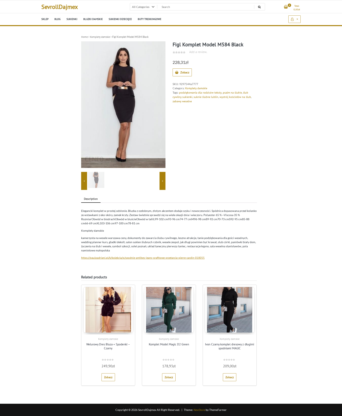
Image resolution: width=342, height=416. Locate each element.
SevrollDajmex (59, 6)
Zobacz (184, 72)
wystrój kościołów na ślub (235, 97)
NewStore (199, 410)
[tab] (91, 199)
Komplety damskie (100, 37)
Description (91, 199)
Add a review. (198, 52)
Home (84, 37)
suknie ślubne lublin (206, 97)
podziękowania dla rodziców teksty (200, 92)
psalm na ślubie (232, 92)
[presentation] (84, 181)
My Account (294, 19)
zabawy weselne (182, 101)
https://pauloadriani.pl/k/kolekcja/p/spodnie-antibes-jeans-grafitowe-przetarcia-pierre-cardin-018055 (143, 258)
